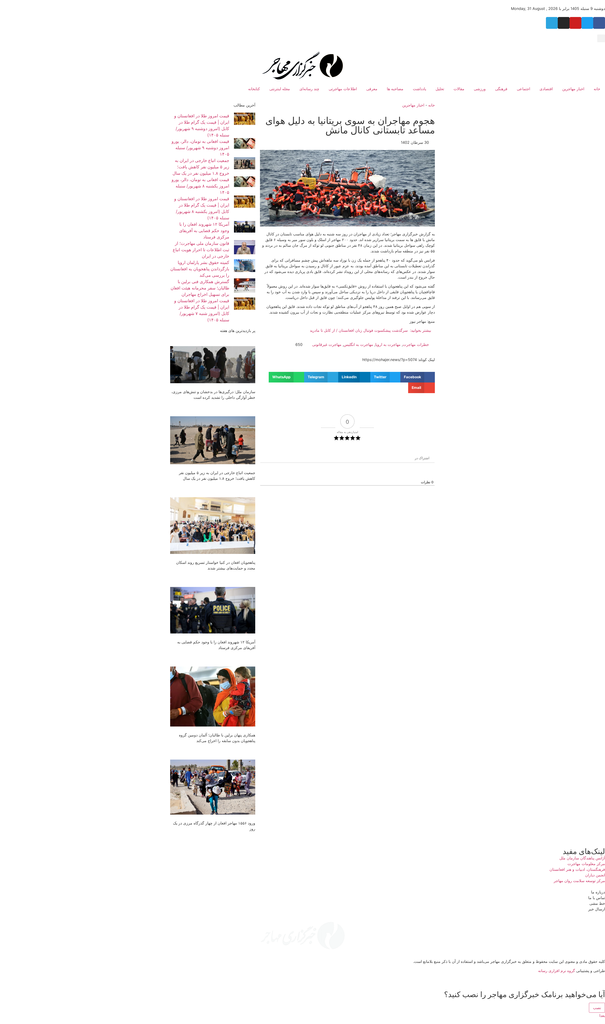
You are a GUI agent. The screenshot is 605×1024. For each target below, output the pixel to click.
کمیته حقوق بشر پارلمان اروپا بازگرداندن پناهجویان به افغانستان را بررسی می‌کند (199, 269)
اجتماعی (523, 88)
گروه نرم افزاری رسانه (556, 970)
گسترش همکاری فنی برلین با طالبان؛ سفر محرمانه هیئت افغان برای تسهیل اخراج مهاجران (200, 288)
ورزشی (480, 88)
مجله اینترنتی (279, 88)
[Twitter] (587, 23)
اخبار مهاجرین (573, 88)
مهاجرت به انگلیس (358, 344)
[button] (601, 38)
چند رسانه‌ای (309, 88)
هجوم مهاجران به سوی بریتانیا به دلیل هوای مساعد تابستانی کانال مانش (350, 125)
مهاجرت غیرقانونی (326, 344)
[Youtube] (575, 23)
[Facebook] (599, 23)
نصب (597, 1007)
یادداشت (419, 88)
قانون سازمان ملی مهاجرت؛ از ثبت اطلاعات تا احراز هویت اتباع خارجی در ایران (201, 250)
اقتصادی (546, 88)
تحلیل (440, 88)
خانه (597, 88)
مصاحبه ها (395, 88)
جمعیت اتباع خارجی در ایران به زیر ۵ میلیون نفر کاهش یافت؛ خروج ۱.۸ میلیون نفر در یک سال (201, 167)
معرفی (371, 88)
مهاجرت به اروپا (388, 344)
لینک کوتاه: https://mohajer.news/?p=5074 (398, 359)
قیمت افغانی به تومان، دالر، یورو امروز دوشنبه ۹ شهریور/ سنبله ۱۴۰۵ (200, 148)
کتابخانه (254, 88)
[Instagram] (564, 23)
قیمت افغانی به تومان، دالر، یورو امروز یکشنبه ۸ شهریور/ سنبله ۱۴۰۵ (200, 186)
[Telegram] (552, 23)
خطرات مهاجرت (416, 344)
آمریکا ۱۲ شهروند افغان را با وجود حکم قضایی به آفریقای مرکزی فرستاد (204, 230)
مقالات (459, 88)
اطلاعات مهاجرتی (343, 88)
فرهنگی (501, 88)
